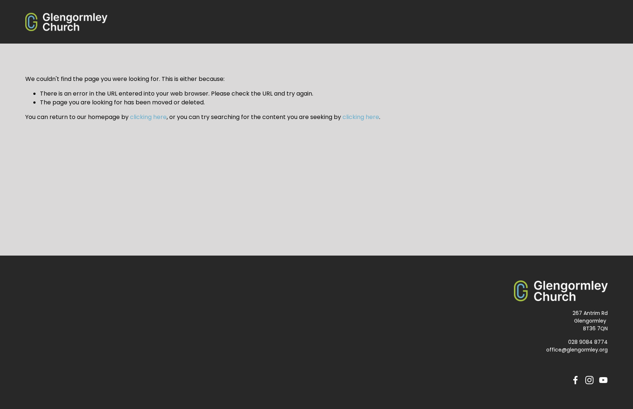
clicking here (148, 117)
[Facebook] (575, 380)
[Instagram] (589, 380)
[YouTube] (603, 380)
